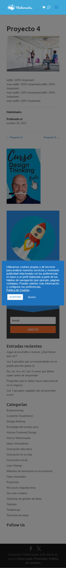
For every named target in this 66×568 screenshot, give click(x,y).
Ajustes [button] (32, 297)
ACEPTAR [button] (15, 297)
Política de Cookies (18, 290)
